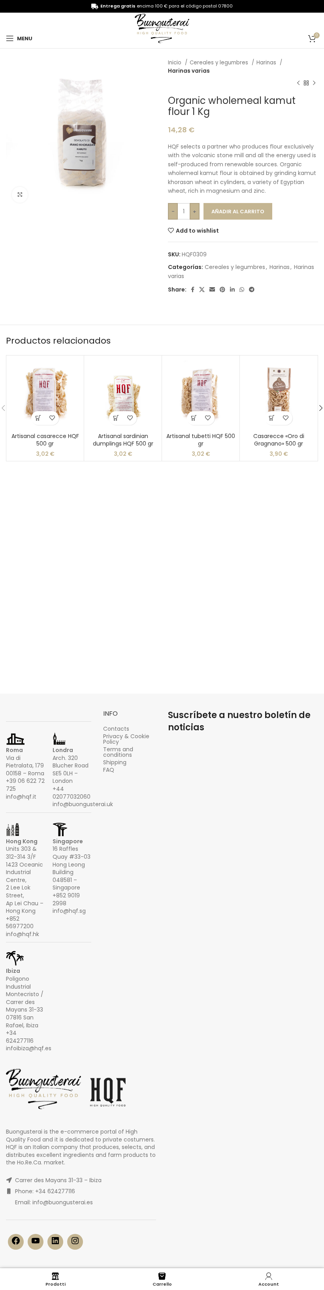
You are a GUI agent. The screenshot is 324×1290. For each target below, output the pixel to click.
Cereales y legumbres (220, 62)
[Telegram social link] (252, 289)
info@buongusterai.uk (83, 804)
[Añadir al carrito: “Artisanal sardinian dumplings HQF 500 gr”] (116, 418)
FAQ (108, 770)
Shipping (114, 762)
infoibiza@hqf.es (28, 1048)
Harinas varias (189, 71)
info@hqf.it (21, 797)
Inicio (175, 62)
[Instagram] (75, 1243)
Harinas (267, 62)
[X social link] (202, 289)
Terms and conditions (118, 752)
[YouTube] (35, 1243)
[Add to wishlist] (52, 418)
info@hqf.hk (22, 934)
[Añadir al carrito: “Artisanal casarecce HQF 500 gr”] (38, 418)
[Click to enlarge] (20, 195)
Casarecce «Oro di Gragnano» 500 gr (278, 440)
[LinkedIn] (55, 1243)
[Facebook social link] (192, 289)
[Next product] (314, 83)
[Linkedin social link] (232, 289)
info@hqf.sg (69, 911)
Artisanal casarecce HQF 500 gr (45, 440)
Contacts (116, 729)
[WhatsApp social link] (242, 289)
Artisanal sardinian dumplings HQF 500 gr (123, 440)
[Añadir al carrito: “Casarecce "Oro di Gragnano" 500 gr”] (272, 418)
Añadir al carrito (237, 211)
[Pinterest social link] (222, 289)
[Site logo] (162, 30)
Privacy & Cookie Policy (126, 739)
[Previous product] (298, 83)
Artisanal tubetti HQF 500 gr (200, 440)
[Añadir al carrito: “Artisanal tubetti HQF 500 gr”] (194, 418)
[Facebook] (16, 1243)
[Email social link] (212, 289)
